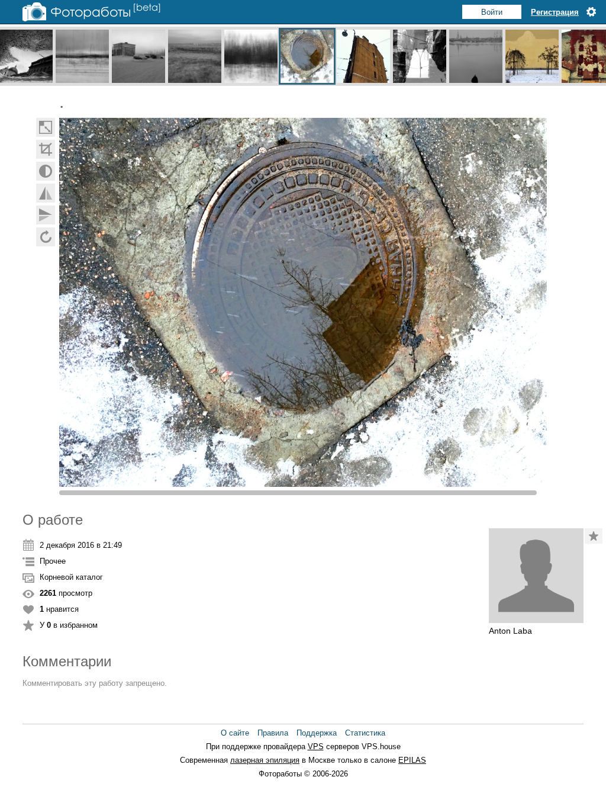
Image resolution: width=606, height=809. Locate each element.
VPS (316, 746)
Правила (272, 732)
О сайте (235, 732)
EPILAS (412, 760)
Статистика (365, 732)
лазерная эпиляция (264, 760)
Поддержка (316, 732)
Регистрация (555, 12)
